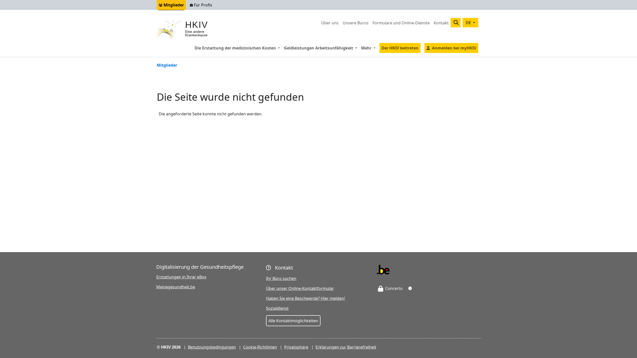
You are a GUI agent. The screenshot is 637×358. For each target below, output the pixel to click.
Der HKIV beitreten (400, 48)
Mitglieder (173, 5)
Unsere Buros (356, 23)
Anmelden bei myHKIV (454, 48)
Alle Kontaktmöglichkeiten (293, 320)
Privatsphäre (296, 347)
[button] (410, 288)
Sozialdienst (277, 308)
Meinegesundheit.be (175, 287)
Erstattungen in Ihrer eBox (181, 277)
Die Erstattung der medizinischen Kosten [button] (238, 48)
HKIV (196, 25)
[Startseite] (171, 28)
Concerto (393, 288)
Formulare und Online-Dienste (401, 23)
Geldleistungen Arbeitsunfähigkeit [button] (321, 48)
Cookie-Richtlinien (260, 347)
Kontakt (441, 23)
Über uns (330, 23)
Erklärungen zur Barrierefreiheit (346, 347)
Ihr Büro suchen (281, 278)
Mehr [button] (369, 48)
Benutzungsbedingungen (212, 347)
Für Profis (202, 5)
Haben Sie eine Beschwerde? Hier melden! (305, 298)
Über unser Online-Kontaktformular (300, 288)
